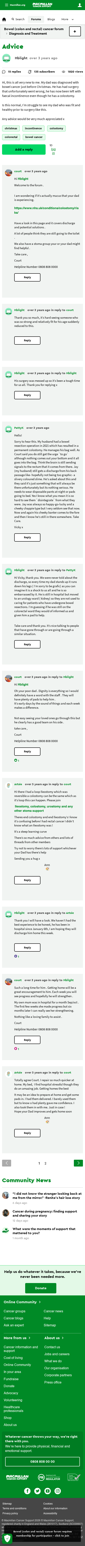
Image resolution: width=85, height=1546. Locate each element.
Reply (27, 277)
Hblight (21, 58)
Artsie (18, 784)
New (75, 31)
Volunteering (13, 1400)
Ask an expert (14, 1325)
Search (20, 19)
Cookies (48, 1504)
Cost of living (13, 1358)
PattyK (19, 428)
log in (53, 151)
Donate (40, 1288)
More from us (15, 1338)
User (80, 5)
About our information (55, 1508)
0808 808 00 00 (42, 1461)
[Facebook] (27, 1490)
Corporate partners (58, 1375)
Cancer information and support (21, 1349)
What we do (53, 1361)
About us (10, 1425)
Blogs (51, 19)
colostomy (56, 128)
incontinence (33, 128)
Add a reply (24, 149)
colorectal (11, 137)
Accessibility (50, 1513)
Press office (52, 1382)
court (18, 171)
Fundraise (11, 1379)
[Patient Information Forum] (74, 1477)
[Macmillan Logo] (17, 1477)
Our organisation (56, 1368)
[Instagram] (57, 1490)
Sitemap (50, 1325)
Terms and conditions (14, 1508)
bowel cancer (33, 137)
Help (47, 1318)
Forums (36, 19)
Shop (8, 1418)
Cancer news (53, 1311)
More (13, 5)
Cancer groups (14, 1311)
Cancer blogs (13, 1318)
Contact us (52, 1347)
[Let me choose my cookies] (7, 1539)
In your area (12, 1372)
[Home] (42, 5)
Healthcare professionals (13, 1409)
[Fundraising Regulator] (49, 1477)
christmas (11, 128)
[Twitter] (37, 1490)
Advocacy (11, 1393)
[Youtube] (47, 1490)
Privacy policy (10, 1513)
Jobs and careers (57, 1354)
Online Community (21, 1302)
